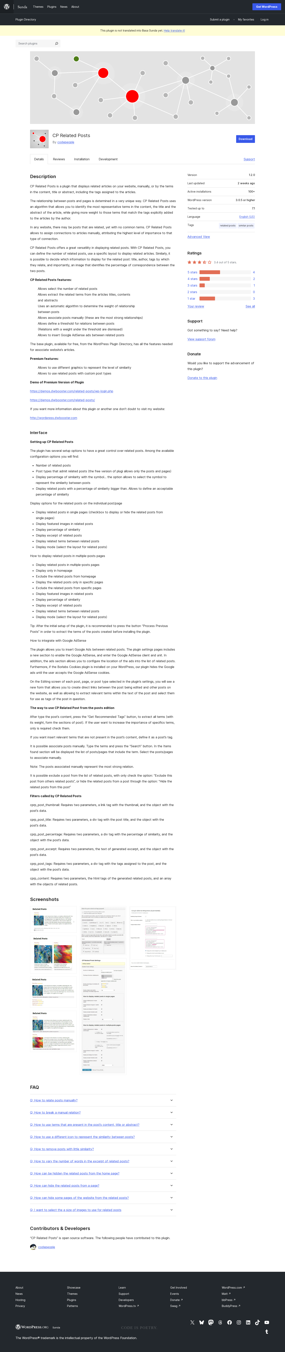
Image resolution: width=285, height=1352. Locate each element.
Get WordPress (266, 6)
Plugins (71, 1300)
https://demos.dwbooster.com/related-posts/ (62, 400)
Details (39, 159)
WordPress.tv (129, 1306)
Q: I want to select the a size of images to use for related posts (75, 1210)
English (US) (247, 216)
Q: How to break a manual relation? (55, 1112)
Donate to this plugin (202, 378)
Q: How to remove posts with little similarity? (62, 1149)
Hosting (20, 1300)
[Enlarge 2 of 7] (71, 941)
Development (108, 159)
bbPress (229, 1300)
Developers (126, 1300)
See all (250, 306)
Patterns (72, 1306)
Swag (175, 1306)
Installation (82, 159)
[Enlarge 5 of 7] (121, 911)
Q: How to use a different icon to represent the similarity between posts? (82, 1137)
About (19, 1287)
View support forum (201, 339)
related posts (228, 225)
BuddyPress (231, 1306)
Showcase (73, 1287)
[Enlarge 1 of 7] (71, 911)
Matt (226, 1293)
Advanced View (198, 237)
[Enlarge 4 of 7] (71, 1016)
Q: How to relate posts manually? (54, 1100)
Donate (176, 1300)
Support (249, 159)
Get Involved (178, 1287)
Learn (122, 1287)
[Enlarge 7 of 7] (171, 911)
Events (174, 1293)
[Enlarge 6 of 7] (121, 963)
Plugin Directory (26, 19)
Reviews (59, 159)
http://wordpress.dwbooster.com (53, 418)
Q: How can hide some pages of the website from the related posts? (79, 1198)
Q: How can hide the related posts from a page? (64, 1185)
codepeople (65, 142)
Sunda (56, 1327)
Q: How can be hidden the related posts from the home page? (74, 1173)
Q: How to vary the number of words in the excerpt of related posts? (79, 1161)
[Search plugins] (56, 43)
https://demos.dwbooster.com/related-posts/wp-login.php (71, 391)
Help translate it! (174, 30)
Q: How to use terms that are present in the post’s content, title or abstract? (84, 1125)
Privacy (20, 1306)
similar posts (246, 225)
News (19, 1293)
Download (245, 139)
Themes (72, 1293)
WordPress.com (233, 1287)
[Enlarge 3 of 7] (71, 982)
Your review (195, 306)
